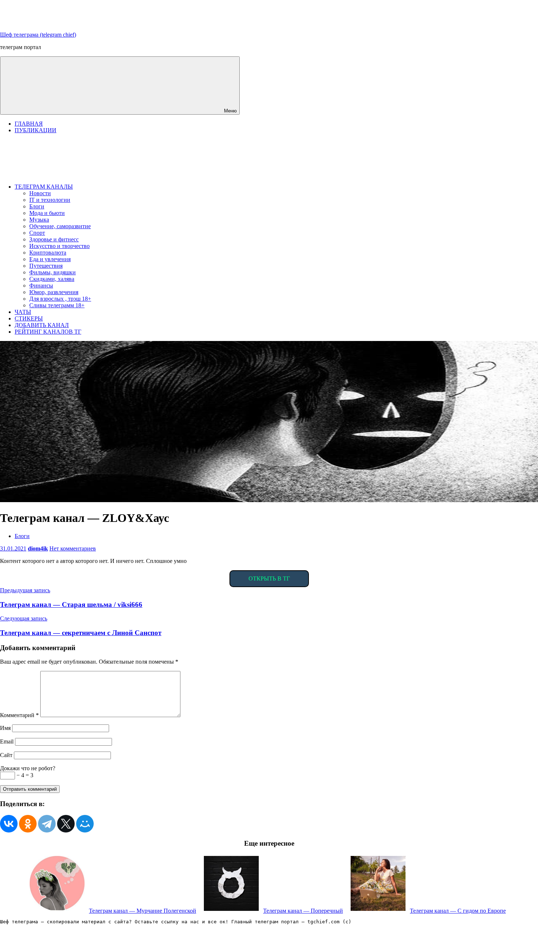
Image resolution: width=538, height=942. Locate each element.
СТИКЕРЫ (29, 318)
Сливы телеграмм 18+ (57, 305)
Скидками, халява (51, 279)
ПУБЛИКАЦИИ (35, 130)
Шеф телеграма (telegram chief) (38, 34)
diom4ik (38, 548)
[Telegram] (47, 823)
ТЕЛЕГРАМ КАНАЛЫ (44, 186)
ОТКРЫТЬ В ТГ (269, 578)
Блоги (36, 206)
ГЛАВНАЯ (29, 123)
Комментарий (19, 715)
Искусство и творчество (59, 246)
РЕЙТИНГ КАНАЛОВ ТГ (48, 332)
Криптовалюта (47, 252)
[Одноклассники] (28, 823)
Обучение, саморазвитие (60, 226)
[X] (66, 823)
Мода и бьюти (47, 213)
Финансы (41, 285)
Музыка (39, 219)
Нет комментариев (72, 548)
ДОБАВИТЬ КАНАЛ (42, 325)
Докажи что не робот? (27, 768)
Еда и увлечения (50, 259)
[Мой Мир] (85, 823)
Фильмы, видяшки (52, 272)
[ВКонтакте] (9, 823)
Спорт (37, 233)
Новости (40, 193)
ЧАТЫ (23, 312)
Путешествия (46, 266)
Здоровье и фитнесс (54, 239)
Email (7, 741)
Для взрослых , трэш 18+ (60, 299)
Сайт (6, 755)
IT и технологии (49, 200)
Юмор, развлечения (53, 292)
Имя (5, 728)
